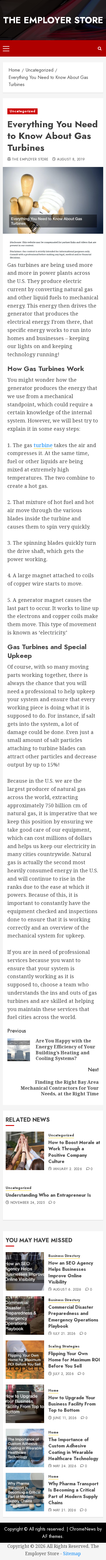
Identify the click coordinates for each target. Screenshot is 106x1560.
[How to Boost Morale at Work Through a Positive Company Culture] (25, 1151)
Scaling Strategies (63, 1346)
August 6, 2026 (67, 1290)
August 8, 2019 (71, 159)
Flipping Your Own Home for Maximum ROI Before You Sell (74, 1360)
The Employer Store (53, 20)
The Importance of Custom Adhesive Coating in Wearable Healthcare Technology (73, 1449)
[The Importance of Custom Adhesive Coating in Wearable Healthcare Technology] (25, 1448)
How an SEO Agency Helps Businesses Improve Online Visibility (70, 1272)
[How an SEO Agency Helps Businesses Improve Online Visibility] (25, 1271)
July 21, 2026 (64, 1334)
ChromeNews (83, 1529)
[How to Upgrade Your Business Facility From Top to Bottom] (25, 1404)
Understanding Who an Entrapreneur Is (48, 1195)
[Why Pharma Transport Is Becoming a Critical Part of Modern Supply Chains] (25, 1492)
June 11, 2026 (65, 1418)
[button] (6, 48)
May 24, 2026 (64, 1466)
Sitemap (72, 1553)
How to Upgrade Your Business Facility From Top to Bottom (72, 1404)
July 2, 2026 (63, 1374)
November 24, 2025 (27, 1203)
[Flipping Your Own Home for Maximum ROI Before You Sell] (25, 1359)
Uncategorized (22, 111)
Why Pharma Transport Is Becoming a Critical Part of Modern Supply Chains (73, 1493)
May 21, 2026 (64, 1510)
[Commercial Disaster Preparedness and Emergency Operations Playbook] (25, 1315)
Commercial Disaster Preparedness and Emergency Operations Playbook (73, 1316)
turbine (43, 445)
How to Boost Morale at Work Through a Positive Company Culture (74, 1152)
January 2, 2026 (67, 1169)
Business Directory (64, 1256)
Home (53, 1390)
